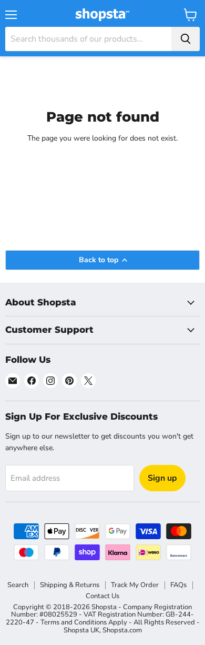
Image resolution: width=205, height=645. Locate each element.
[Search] (185, 39)
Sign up (162, 478)
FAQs (178, 585)
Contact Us (102, 596)
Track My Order (135, 585)
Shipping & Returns (69, 585)
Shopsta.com (122, 630)
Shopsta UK (81, 630)
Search (17, 585)
